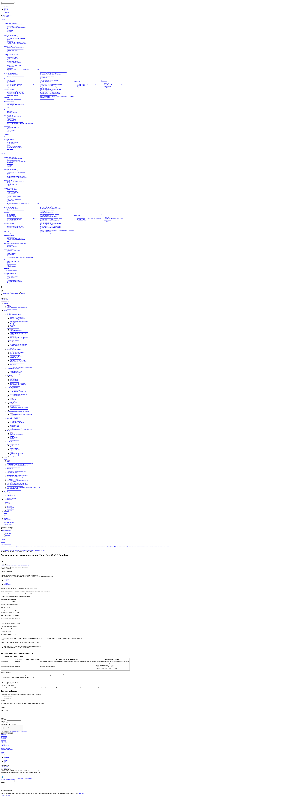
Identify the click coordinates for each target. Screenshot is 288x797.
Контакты (3, 750)
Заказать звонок (5, 301)
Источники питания (15, 405)
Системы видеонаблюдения (17, 317)
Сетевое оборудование (15, 421)
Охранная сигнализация (16, 330)
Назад (8, 305)
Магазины (3, 740)
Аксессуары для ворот (40, 550)
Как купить (9, 494)
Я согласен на (14, 731)
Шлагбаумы (13, 399)
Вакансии (3, 738)
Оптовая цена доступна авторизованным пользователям (15, 565)
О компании (10, 504)
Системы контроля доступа (17, 352)
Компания (3, 734)
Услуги (8, 461)
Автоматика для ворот (15, 390)
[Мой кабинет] (1, 286)
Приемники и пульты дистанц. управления (21, 414)
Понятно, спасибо (5, 795)
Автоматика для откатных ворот (25, 550)
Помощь (3, 744)
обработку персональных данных (18, 731)
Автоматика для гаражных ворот (9, 550)
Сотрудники (4, 737)
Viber (5, 10)
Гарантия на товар (5, 748)
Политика (3, 741)
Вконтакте (6, 6)
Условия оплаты (5, 745)
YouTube (6, 9)
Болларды (141, 546)
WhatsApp (6, 12)
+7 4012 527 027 (5, 16)
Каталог (9, 313)
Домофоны (12, 378)
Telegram (6, 8)
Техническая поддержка (7, 749)
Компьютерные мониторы (150, 546)
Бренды (2, 752)
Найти (2, 782)
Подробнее (81, 793)
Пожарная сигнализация (16, 342)
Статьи (2, 753)
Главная (9, 306)
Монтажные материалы (16, 446)
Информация (4, 742)
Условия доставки (5, 746)
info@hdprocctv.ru (6, 530)
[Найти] (1, 4)
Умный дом (13, 433)
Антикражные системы (16, 371)
